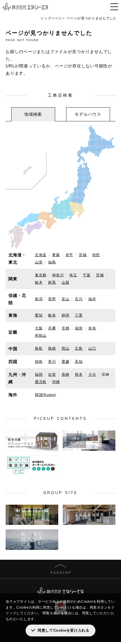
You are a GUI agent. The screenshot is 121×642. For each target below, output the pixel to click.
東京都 (40, 275)
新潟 (39, 299)
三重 (79, 315)
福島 (52, 262)
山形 (39, 262)
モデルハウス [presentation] (88, 114)
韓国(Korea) (45, 395)
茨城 (100, 275)
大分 (92, 374)
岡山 (66, 348)
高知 (79, 361)
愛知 (39, 315)
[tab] (33, 114)
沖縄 (56, 382)
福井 (92, 299)
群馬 (52, 282)
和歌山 (40, 335)
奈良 (92, 328)
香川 (52, 361)
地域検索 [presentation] (33, 114)
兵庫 (52, 328)
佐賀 (52, 374)
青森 (56, 255)
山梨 (66, 282)
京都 (66, 328)
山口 (92, 348)
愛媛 (66, 361)
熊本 (79, 374)
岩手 (69, 255)
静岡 (66, 315)
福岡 (39, 374)
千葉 (87, 275)
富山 (66, 299)
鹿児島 (40, 382)
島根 (52, 348)
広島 (79, 348)
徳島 (39, 361)
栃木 (39, 282)
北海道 (40, 255)
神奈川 (58, 275)
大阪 (39, 328)
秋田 (96, 255)
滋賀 (79, 328)
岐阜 (52, 315)
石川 (79, 299)
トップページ (51, 18)
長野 (52, 299)
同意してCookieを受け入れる (63, 630)
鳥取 (39, 348)
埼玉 (73, 275)
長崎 (66, 374)
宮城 (83, 255)
